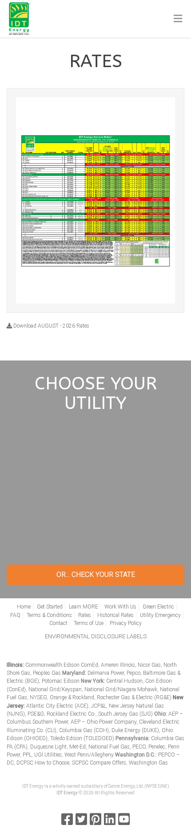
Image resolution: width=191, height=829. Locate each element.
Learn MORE (83, 607)
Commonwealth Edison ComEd (61, 665)
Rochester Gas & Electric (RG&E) (134, 697)
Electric (96, 444)
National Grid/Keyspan (55, 689)
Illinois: (15, 665)
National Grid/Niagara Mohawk (120, 689)
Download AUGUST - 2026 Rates (50, 326)
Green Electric (158, 607)
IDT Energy (67, 792)
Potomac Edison (61, 681)
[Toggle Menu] (177, 19)
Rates (84, 615)
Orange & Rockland (72, 697)
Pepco (133, 673)
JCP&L (98, 706)
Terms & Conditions (49, 615)
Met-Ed (77, 747)
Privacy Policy (126, 623)
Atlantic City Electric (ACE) (57, 706)
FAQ (15, 615)
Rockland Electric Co (70, 714)
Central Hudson (124, 681)
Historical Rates (115, 615)
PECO (139, 747)
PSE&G (36, 714)
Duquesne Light (48, 747)
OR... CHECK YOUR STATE (95, 574)
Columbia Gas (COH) (84, 730)
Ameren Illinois (118, 665)
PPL (27, 755)
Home (24, 607)
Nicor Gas (149, 665)
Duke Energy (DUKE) (135, 730)
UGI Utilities (48, 755)
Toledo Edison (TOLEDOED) (82, 738)
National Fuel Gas (109, 747)
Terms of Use (88, 623)
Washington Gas (148, 763)
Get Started (95, 534)
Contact (58, 623)
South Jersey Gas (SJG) (125, 714)
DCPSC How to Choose (42, 763)
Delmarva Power (106, 673)
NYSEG (38, 697)
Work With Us (120, 607)
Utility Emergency (160, 615)
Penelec (156, 747)
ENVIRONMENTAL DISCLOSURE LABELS (96, 636)
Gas (97, 473)
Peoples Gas (47, 673)
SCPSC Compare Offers (99, 763)
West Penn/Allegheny (89, 755)
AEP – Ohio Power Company (103, 722)
